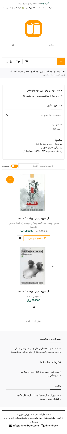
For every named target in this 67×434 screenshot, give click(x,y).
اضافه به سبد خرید (35, 238)
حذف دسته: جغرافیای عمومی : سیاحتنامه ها (42, 96)
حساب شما (60, 8)
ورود (6, 61)
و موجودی (6, 166)
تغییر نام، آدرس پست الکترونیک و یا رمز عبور (40, 372)
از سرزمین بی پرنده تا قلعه (33, 218)
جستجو (57, 71)
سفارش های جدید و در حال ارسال (30, 348)
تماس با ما (7, 8)
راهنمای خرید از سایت (50, 399)
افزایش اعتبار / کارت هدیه (24, 8)
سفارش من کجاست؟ (45, 8)
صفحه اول (46, 414)
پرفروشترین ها (22, 414)
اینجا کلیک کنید (24, 395)
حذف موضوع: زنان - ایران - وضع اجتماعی (44, 90)
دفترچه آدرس (54, 375)
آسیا (57, 129)
